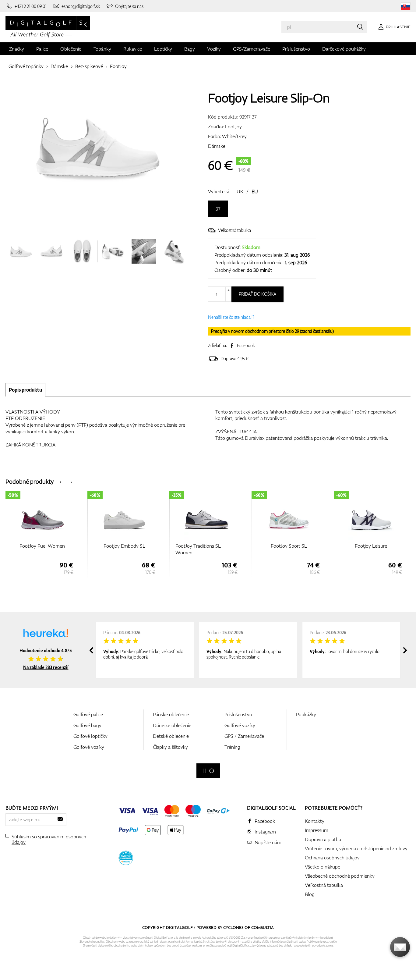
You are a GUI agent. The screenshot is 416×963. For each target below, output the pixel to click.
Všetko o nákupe (322, 866)
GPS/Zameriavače (251, 48)
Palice (42, 48)
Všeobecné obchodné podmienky (340, 875)
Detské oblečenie (171, 736)
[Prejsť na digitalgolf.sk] (406, 6)
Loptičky (163, 48)
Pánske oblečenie (171, 714)
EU (255, 191)
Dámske (59, 66)
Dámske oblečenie (172, 725)
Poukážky (306, 714)
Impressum (316, 830)
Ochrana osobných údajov (332, 857)
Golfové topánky (26, 66)
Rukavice (132, 48)
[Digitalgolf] (208, 770)
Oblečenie (70, 48)
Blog (310, 894)
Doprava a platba (323, 839)
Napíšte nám (268, 842)
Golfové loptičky (90, 736)
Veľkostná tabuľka (234, 230)
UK (240, 191)
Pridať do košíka (257, 294)
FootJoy (118, 66)
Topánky (102, 48)
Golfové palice (88, 714)
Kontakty (314, 821)
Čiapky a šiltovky (170, 747)
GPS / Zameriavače (244, 736)
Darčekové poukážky (344, 48)
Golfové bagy (87, 725)
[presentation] (60, 481)
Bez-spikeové (89, 66)
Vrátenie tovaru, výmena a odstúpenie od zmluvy (356, 848)
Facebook (246, 345)
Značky (16, 48)
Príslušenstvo (296, 48)
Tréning (232, 747)
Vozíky (214, 48)
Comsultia (262, 927)
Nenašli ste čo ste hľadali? (231, 317)
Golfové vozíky (88, 747)
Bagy (189, 48)
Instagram (265, 831)
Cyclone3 (233, 927)
